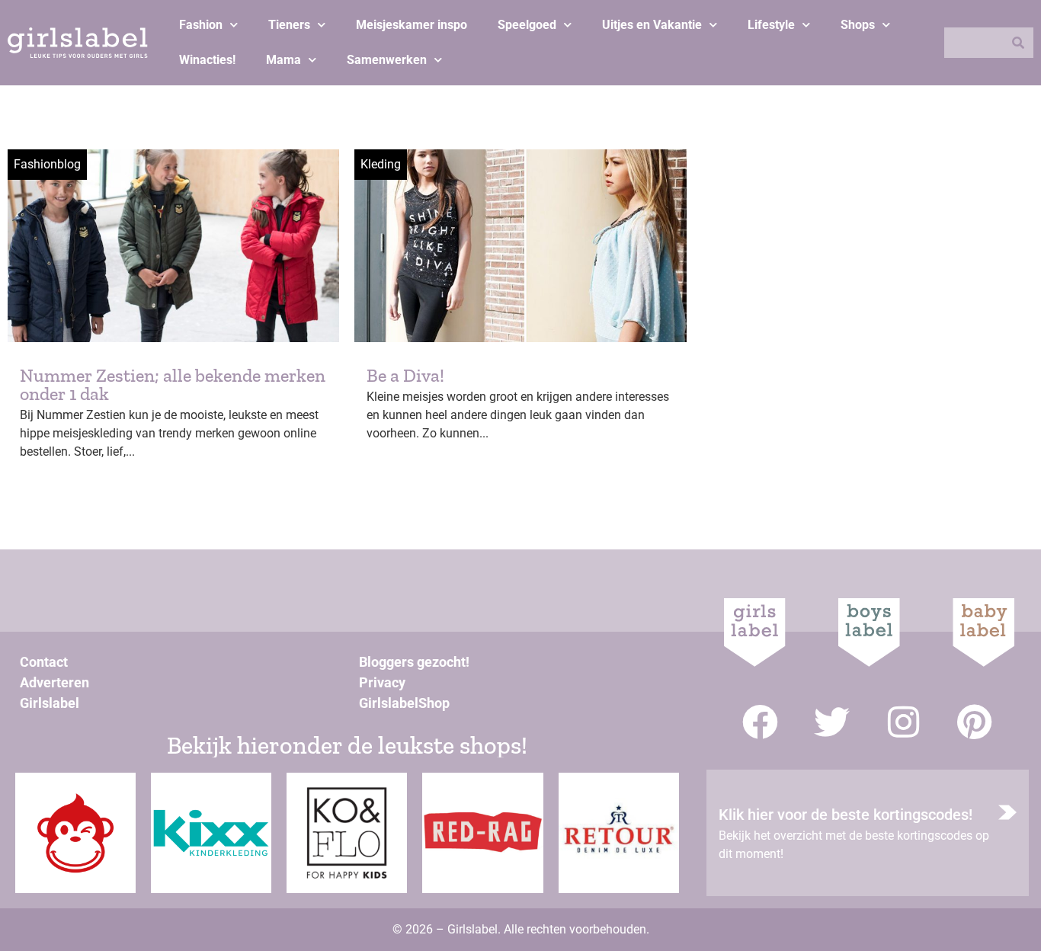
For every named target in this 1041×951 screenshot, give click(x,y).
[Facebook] (760, 722)
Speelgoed (527, 25)
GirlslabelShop (404, 703)
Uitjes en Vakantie (652, 25)
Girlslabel (49, 703)
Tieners (289, 25)
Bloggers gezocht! (414, 662)
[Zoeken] (1018, 42)
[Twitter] (832, 722)
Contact (44, 662)
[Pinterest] (975, 722)
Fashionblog (47, 164)
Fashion (201, 25)
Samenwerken (387, 60)
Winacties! (207, 60)
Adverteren (54, 682)
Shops (858, 25)
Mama (283, 60)
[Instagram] (903, 722)
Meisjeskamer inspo (411, 25)
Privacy (382, 682)
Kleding (380, 164)
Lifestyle (771, 25)
